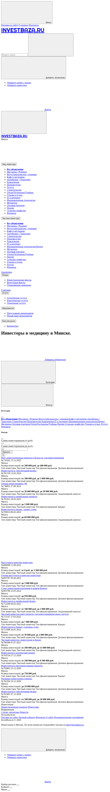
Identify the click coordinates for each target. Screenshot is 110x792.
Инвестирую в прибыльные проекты (19, 496)
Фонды (5, 275)
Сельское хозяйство (16, 210)
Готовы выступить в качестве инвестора (21, 575)
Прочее (10, 208)
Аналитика (6, 272)
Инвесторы (33, 707)
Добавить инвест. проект (19, 82)
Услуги (10, 187)
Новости (24, 712)
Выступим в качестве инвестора (17, 562)
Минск (48, 22)
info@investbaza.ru (75, 725)
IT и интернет (13, 197)
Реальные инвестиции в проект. (16, 678)
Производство (14, 185)
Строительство (14, 190)
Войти (47, 109)
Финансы (11, 213)
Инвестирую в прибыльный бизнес (18, 601)
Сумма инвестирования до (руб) (17, 446)
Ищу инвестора (9, 164)
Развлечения (13, 182)
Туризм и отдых (14, 195)
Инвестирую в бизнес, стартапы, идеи (20, 627)
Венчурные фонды (16, 282)
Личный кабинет (26, 717)
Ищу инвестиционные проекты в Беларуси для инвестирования (32, 458)
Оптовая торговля (15, 205)
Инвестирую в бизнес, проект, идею (19, 509)
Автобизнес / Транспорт (19, 179)
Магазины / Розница (17, 172)
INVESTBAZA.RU (22, 30)
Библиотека (12, 326)
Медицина (12, 203)
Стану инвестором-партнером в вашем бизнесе (24, 588)
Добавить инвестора (17, 85)
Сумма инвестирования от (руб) (17, 440)
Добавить (55, 359)
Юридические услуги (17, 300)
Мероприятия (8, 308)
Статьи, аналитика (10, 712)
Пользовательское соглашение (69, 717)
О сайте (49, 717)
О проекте (23, 25)
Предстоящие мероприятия (20, 313)
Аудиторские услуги (17, 298)
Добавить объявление (55, 78)
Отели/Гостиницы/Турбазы (20, 192)
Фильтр (48, 405)
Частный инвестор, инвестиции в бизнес (21, 640)
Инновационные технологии (21, 200)
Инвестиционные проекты (14, 707)
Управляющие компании (19, 285)
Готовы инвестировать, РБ (14, 483)
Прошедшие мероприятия (19, 316)
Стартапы (6, 290)
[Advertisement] (55, 541)
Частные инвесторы (10, 218)
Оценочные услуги (16, 303)
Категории (50, 382)
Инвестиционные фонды (19, 280)
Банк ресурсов (8, 321)
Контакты (34, 25)
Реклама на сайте (9, 25)
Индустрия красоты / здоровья (22, 174)
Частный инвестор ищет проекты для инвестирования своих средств (35, 614)
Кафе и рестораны (16, 177)
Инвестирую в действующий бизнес (19, 470)
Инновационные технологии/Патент (25, 246)
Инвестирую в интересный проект (18, 653)
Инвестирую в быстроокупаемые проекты (22, 666)
